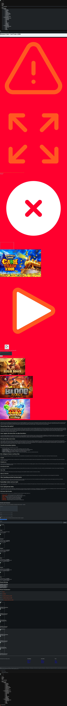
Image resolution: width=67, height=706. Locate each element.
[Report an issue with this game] (33, 104)
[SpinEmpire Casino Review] (2, 606)
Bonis (3, 4)
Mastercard (29, 660)
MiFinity (6, 23)
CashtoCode (7, 696)
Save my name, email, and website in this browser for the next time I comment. (12, 517)
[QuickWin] (2, 566)
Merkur (6, 11)
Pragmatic (42, 662)
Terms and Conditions (5, 672)
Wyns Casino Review (3, 585)
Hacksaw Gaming (8, 13)
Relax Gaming (4, 499)
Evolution (6, 9)
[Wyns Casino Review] (2, 619)
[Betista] (2, 557)
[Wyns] (2, 576)
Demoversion (7, 348)
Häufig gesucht (4, 681)
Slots (2, 5)
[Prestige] (2, 529)
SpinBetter (1, 548)
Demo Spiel (1, 375)
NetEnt (3, 496)
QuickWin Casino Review (4, 586)
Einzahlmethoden (6, 17)
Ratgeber (56, 662)
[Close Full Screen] (33, 241)
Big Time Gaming (8, 16)
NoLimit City (7, 14)
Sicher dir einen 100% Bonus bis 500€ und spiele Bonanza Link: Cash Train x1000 (12, 172)
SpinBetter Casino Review (4, 613)
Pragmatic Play (4, 495)
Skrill (6, 21)
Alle (55, 660)
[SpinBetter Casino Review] (2, 640)
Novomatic (7, 10)
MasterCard (7, 19)
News (3, 7)
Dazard (3, 591)
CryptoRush (4, 593)
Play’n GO (7, 15)
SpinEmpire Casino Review (4, 607)
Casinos (56, 661)
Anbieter (5, 682)
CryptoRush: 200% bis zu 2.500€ (7, 595)
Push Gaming (4, 498)
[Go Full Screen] (33, 171)
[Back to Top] (0, 705)
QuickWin (1, 567)
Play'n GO (3, 497)
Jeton (6, 695)
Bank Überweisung (8, 26)
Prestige (1, 530)
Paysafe (28, 662)
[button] (20, 263)
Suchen (65, 522)
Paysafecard (7, 18)
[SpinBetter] (2, 547)
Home (3, 3)
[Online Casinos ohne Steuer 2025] (2, 1)
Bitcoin (6, 29)
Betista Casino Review (3, 587)
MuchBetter (7, 24)
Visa (6, 20)
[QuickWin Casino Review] (2, 625)
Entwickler (5, 6)
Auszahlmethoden (6, 25)
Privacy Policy (4, 671)
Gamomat (6, 12)
